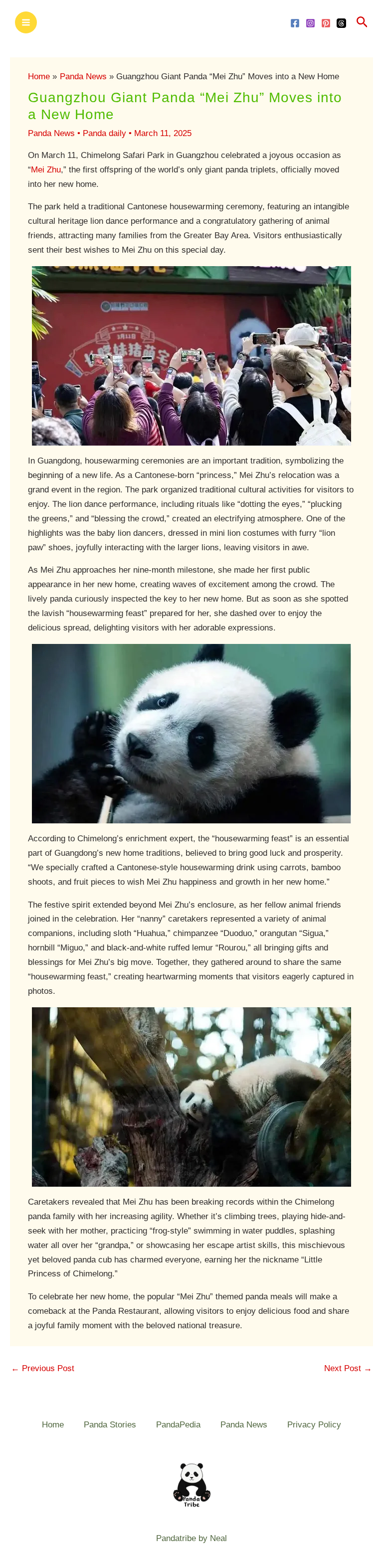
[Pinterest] (326, 23)
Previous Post (42, 1368)
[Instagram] (310, 23)
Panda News (51, 133)
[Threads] (341, 23)
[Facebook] (295, 23)
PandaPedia (178, 1424)
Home (53, 1424)
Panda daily (104, 133)
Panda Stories (110, 1424)
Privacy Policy (314, 1424)
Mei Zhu (46, 169)
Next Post (348, 1368)
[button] (362, 22)
